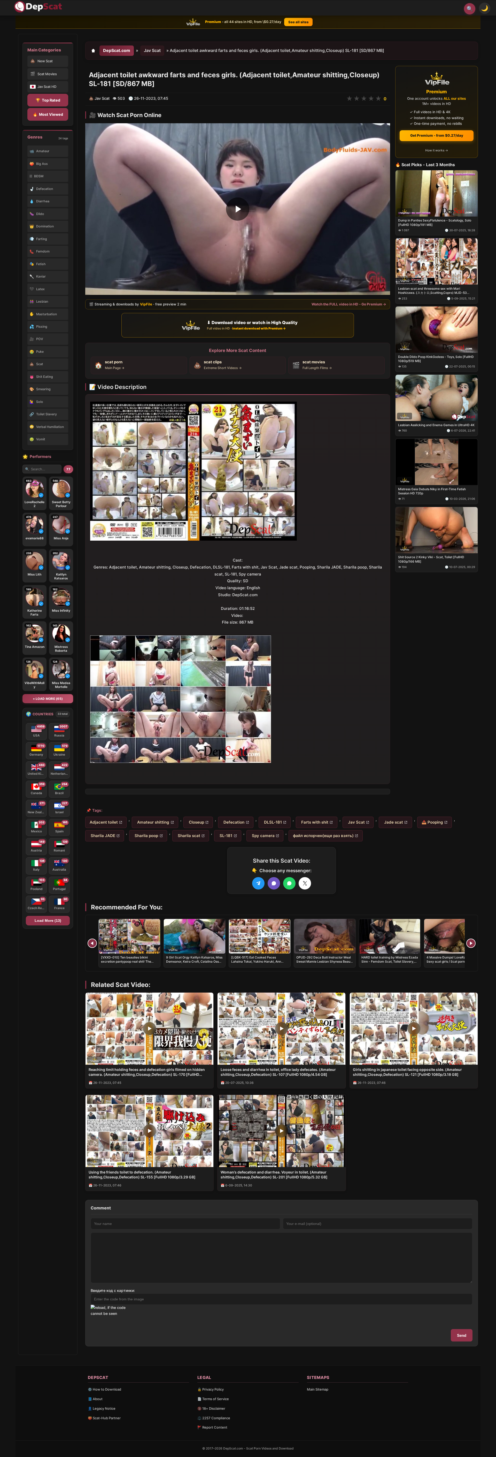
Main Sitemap (317, 1389)
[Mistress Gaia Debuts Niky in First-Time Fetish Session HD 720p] (437, 462)
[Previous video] (92, 943)
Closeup (196, 822)
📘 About (95, 1399)
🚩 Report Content (212, 1427)
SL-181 (225, 835)
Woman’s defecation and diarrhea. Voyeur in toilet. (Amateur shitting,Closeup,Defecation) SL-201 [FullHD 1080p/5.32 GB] (274, 1174)
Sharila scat (188, 835)
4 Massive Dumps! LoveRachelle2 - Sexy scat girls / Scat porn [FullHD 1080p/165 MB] (452, 961)
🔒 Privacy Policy (210, 1389)
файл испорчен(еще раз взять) (323, 835)
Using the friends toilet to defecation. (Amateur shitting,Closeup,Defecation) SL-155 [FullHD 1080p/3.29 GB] (142, 1174)
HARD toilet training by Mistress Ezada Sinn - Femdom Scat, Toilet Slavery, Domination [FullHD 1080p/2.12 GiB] (389, 961)
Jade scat (393, 822)
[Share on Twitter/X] (305, 883)
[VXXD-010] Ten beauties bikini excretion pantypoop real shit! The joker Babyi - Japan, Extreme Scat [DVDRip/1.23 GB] (126, 963)
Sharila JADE (102, 835)
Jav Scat (152, 50)
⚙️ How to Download (104, 1389)
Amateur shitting (152, 822)
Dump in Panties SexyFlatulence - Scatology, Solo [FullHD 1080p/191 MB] (434, 222)
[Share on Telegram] (258, 883)
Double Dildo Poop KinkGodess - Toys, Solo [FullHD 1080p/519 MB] (436, 359)
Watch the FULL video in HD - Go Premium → (349, 304)
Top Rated (48, 100)
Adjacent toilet (104, 822)
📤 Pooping (432, 822)
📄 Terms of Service (213, 1399)
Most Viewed (48, 114)
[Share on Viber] (274, 883)
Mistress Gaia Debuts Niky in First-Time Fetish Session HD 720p (432, 491)
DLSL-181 (272, 822)
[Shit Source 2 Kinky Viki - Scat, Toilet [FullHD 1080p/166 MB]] (437, 530)
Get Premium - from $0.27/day (436, 135)
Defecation (233, 822)
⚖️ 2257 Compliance (213, 1418)
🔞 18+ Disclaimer (211, 1408)
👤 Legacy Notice (101, 1408)
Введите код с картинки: (113, 1290)
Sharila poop (146, 835)
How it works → (436, 150)
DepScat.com (116, 50)
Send (461, 1335)
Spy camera (263, 835)
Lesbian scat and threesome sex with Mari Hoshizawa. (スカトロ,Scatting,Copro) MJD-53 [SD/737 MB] (432, 291)
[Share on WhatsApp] (289, 883)
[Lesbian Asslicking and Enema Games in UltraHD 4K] (437, 398)
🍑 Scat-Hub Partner (104, 1418)
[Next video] (471, 943)
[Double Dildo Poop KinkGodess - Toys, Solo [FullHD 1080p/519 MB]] (437, 329)
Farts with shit (314, 822)
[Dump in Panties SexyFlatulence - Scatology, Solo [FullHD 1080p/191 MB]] (437, 193)
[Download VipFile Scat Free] (39, 6)
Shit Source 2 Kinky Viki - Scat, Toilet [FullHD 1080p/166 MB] (431, 559)
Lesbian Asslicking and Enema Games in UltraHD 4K (436, 425)
